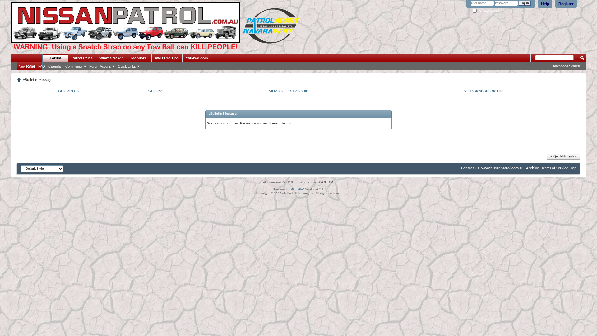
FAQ (41, 66)
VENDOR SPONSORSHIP (483, 91)
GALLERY (155, 91)
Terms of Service (554, 168)
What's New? (111, 58)
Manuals (138, 58)
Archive (532, 168)
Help (545, 4)
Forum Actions (100, 66)
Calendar (55, 66)
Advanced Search (566, 66)
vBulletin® (297, 189)
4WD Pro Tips (167, 58)
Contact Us (470, 168)
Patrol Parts (82, 58)
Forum (55, 58)
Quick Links (127, 66)
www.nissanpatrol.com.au (502, 168)
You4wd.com (197, 58)
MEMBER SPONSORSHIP (288, 91)
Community (73, 66)
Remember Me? (488, 11)
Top (573, 168)
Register (566, 4)
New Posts (27, 66)
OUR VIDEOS (68, 91)
